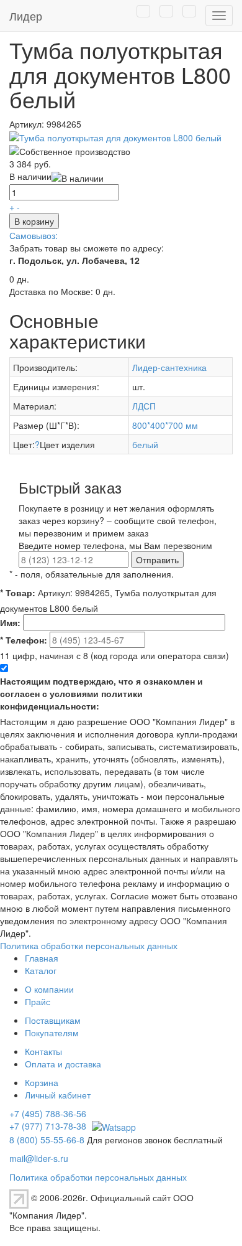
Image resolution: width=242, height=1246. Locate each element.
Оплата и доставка (63, 1063)
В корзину (34, 221)
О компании (49, 989)
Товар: (17, 592)
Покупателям (52, 1032)
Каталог (40, 970)
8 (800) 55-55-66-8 (46, 1139)
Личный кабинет (58, 1095)
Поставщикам (53, 1020)
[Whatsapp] (112, 1126)
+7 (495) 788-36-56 (47, 1113)
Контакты (43, 1051)
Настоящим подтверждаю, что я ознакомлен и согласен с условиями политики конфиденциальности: (101, 693)
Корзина (41, 1082)
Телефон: (23, 640)
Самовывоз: (33, 235)
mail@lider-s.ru (38, 1158)
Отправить (157, 559)
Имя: (10, 622)
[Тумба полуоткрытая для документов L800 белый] (115, 136)
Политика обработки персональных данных (88, 945)
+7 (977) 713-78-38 (47, 1126)
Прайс (37, 1001)
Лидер (25, 15)
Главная (41, 958)
